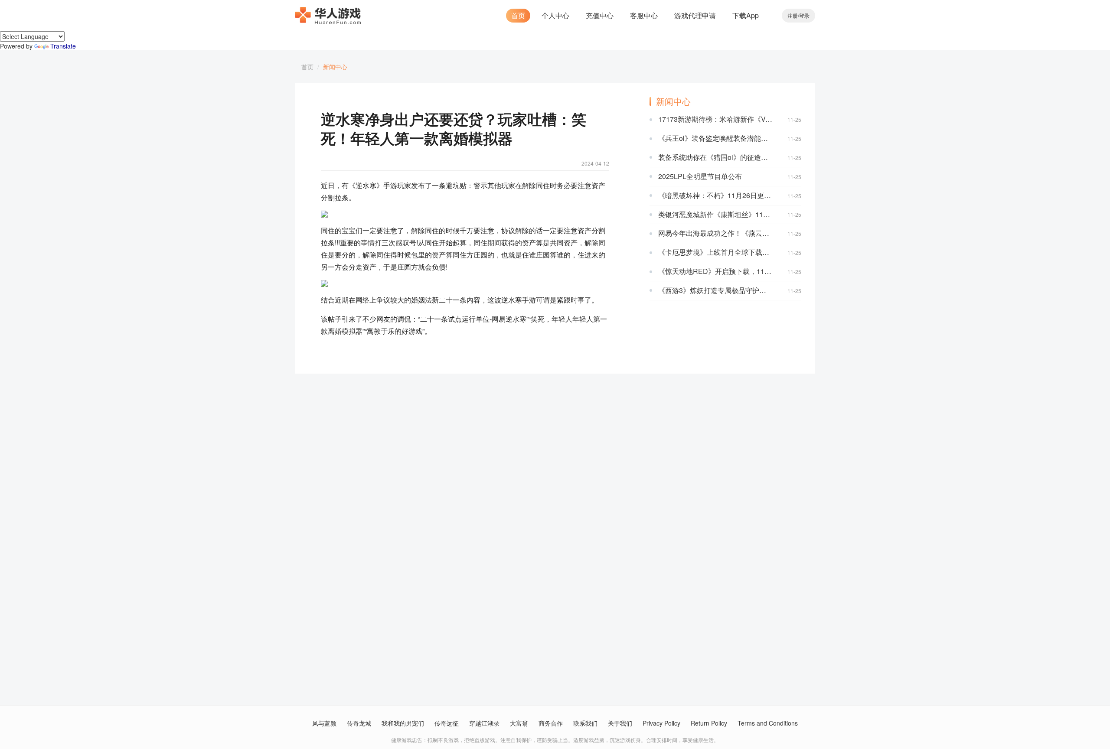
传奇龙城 (359, 723)
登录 (804, 15)
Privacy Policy (661, 723)
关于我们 (620, 723)
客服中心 (644, 15)
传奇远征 (446, 723)
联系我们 (585, 723)
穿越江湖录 (484, 723)
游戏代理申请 (695, 15)
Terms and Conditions (768, 723)
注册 (792, 15)
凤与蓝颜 (324, 723)
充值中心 (600, 15)
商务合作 (551, 723)
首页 (518, 15)
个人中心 (555, 15)
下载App (745, 15)
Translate (63, 46)
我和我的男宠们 (403, 723)
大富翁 (519, 723)
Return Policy (709, 723)
